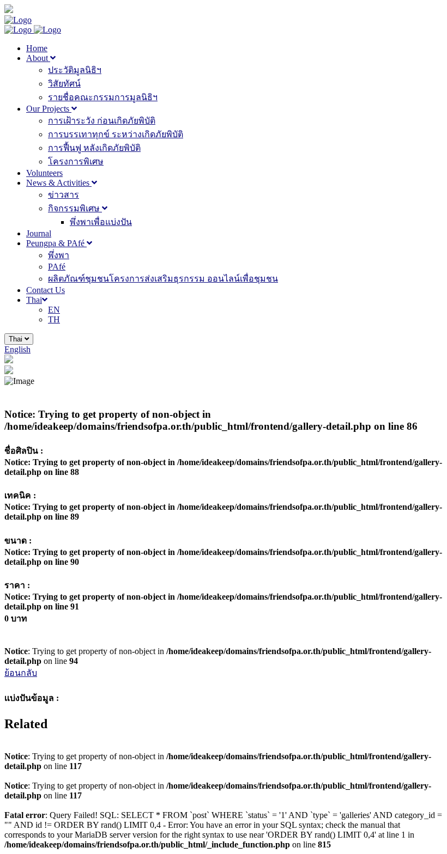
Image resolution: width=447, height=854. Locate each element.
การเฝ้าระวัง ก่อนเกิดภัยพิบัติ (101, 120)
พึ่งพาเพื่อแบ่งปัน (101, 222)
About (38, 58)
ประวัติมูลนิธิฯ (74, 70)
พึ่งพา (58, 255)
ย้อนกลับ (20, 673)
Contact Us (45, 290)
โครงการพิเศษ (76, 161)
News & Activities (59, 182)
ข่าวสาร (63, 194)
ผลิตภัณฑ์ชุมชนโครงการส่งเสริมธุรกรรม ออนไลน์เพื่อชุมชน (163, 278)
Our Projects (48, 108)
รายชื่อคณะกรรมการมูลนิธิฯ (103, 97)
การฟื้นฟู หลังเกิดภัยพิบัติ (94, 147)
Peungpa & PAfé (56, 243)
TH (54, 319)
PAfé (56, 266)
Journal (38, 233)
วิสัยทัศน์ (64, 83)
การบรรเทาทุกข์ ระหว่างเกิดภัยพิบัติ (115, 134)
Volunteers (44, 173)
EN (54, 309)
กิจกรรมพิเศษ (75, 208)
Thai (34, 299)
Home (36, 48)
